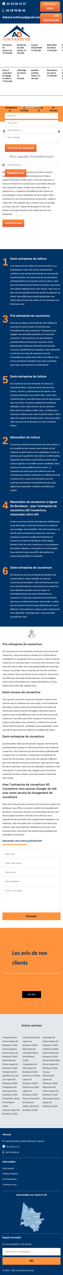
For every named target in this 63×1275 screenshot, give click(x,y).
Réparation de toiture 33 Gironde (52, 48)
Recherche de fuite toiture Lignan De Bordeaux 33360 (51, 1064)
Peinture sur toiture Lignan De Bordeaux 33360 (31, 1080)
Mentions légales (10, 1174)
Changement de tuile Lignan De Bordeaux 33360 (30, 1068)
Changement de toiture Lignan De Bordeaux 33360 (10, 1041)
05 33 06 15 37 (16, 4)
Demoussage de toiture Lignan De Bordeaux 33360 (10, 1053)
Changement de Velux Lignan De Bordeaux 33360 (9, 1091)
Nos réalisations (51, 18)
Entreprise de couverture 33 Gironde (7, 49)
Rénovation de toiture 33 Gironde (52, 73)
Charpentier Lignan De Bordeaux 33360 (11, 1102)
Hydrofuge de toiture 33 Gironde (21, 74)
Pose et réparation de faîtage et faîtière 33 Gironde (7, 75)
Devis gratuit (8, 1168)
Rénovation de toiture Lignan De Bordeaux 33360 (10, 1064)
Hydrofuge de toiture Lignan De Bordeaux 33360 (50, 1041)
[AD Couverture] (17, 33)
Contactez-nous (50, 6)
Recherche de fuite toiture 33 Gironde (21, 49)
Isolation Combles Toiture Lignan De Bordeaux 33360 (51, 1053)
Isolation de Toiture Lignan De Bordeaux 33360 (31, 1041)
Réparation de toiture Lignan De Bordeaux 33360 (50, 1091)
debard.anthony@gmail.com (21, 17)
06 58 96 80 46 (15, 10)
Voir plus (31, 994)
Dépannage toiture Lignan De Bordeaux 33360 (51, 1102)
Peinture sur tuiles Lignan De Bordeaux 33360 (31, 1091)
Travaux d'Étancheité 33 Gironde (36, 48)
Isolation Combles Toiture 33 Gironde (35, 74)
